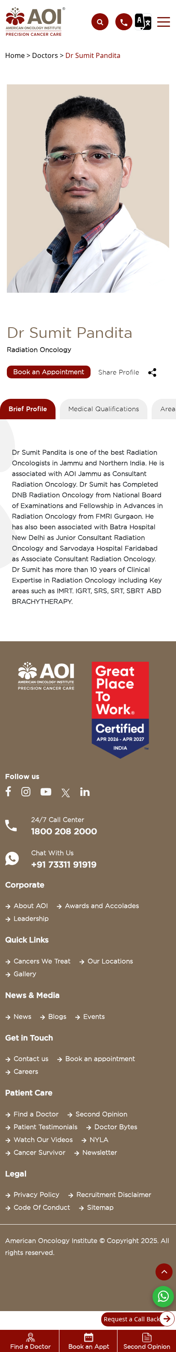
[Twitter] (67, 792)
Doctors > (48, 55)
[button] (161, 21)
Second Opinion (101, 1114)
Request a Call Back (132, 1319)
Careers (26, 1071)
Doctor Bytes (115, 1127)
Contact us (31, 1058)
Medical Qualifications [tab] (103, 409)
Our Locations (110, 961)
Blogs (57, 1016)
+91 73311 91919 (64, 864)
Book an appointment (100, 1058)
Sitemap (100, 1207)
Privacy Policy (36, 1194)
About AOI (31, 905)
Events (94, 1016)
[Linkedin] (84, 792)
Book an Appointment (48, 372)
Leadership (31, 918)
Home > (18, 55)
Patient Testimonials (45, 1127)
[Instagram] (27, 792)
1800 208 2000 (64, 831)
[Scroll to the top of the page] (164, 1271)
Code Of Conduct (42, 1207)
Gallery (25, 974)
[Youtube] (48, 792)
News (22, 1016)
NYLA (99, 1139)
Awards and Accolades (102, 905)
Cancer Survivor (39, 1152)
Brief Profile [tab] (28, 408)
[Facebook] (10, 792)
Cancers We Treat (42, 961)
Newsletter (99, 1152)
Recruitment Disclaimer (113, 1194)
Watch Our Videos (43, 1139)
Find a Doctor (36, 1114)
